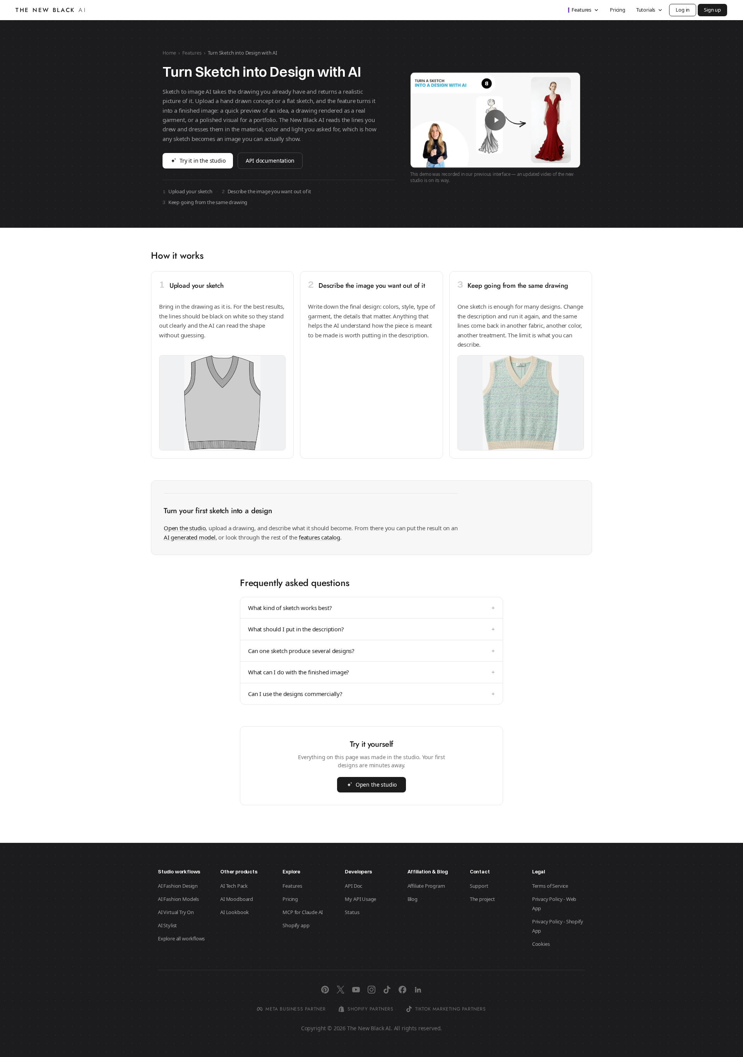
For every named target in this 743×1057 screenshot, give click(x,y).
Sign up (712, 9)
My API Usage (360, 898)
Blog (412, 898)
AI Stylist (167, 925)
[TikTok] (387, 989)
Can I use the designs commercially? (371, 694)
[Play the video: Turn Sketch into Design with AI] (495, 120)
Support (479, 885)
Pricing (617, 9)
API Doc (353, 885)
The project (482, 898)
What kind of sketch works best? (371, 608)
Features (581, 9)
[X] (340, 989)
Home (169, 53)
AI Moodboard (236, 898)
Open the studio (184, 528)
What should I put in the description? (371, 629)
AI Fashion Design (178, 885)
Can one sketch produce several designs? (371, 651)
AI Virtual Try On (176, 912)
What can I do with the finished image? (371, 672)
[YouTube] (356, 989)
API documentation (270, 160)
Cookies (541, 943)
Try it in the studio (202, 160)
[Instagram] (371, 989)
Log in (683, 9)
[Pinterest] (325, 989)
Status (352, 912)
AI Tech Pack (234, 885)
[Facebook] (402, 989)
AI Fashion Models (178, 898)
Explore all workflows (181, 938)
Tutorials (645, 9)
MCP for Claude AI (302, 912)
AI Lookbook (234, 912)
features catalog (319, 537)
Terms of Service (550, 885)
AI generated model (190, 537)
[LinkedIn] (418, 989)
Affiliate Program (426, 885)
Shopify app (295, 925)
